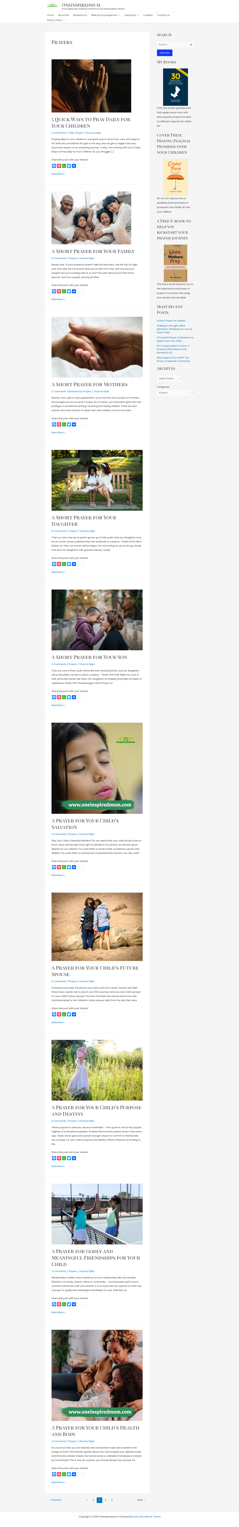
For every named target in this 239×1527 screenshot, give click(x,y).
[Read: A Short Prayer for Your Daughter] (97, 480)
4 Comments (59, 132)
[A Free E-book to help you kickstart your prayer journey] (175, 263)
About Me (63, 15)
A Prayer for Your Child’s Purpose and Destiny (97, 1110)
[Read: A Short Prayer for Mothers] (97, 347)
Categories (163, 386)
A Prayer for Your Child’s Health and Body (95, 1430)
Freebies (148, 15)
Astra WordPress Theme (147, 1516)
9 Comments (59, 981)
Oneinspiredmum (81, 5)
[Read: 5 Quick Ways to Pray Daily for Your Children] (91, 85)
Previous (54, 1500)
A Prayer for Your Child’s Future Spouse (95, 970)
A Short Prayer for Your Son (89, 657)
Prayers (79, 132)
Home (50, 15)
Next (142, 1500)
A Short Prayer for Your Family (93, 251)
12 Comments (59, 531)
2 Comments (59, 1441)
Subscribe (165, 52)
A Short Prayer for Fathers (171, 320)
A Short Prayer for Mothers (90, 384)
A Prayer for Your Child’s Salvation (85, 823)
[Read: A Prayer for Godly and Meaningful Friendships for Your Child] (97, 1213)
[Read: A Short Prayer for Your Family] (91, 217)
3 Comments (59, 1271)
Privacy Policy (54, 20)
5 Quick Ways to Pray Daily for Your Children (91, 122)
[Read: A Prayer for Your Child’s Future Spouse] (97, 926)
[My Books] (175, 87)
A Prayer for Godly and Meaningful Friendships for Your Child (96, 1257)
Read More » (58, 174)
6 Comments (59, 258)
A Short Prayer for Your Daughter (84, 520)
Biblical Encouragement (104, 15)
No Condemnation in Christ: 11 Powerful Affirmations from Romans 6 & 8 (173, 349)
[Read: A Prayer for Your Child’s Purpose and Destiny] (97, 1070)
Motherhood (80, 15)
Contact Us (163, 15)
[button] (119, 15)
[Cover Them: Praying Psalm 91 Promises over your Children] (175, 177)
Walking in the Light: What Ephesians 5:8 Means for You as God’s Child (174, 329)
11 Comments (59, 391)
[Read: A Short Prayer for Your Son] (97, 619)
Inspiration (130, 15)
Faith (71, 132)
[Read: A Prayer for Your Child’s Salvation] (97, 768)
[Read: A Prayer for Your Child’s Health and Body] (97, 1375)
